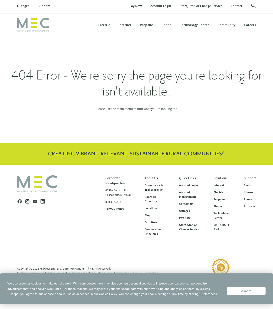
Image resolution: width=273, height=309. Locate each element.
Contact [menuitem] (236, 6)
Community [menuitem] (227, 25)
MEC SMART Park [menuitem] (221, 227)
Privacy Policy (114, 209)
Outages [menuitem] (23, 6)
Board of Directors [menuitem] (151, 199)
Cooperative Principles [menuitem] (153, 231)
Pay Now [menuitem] (135, 6)
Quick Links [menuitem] (187, 178)
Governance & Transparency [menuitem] (154, 187)
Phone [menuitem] (166, 25)
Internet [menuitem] (125, 25)
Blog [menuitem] (147, 215)
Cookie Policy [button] (108, 294)
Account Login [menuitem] (160, 6)
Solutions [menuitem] (220, 178)
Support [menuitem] (44, 6)
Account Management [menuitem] (187, 194)
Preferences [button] (208, 294)
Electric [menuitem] (104, 25)
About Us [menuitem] (151, 178)
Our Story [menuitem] (151, 222)
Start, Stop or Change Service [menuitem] (201, 6)
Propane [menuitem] (146, 25)
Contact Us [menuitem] (186, 204)
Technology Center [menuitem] (194, 25)
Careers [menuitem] (250, 25)
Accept (246, 291)
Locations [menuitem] (151, 208)
